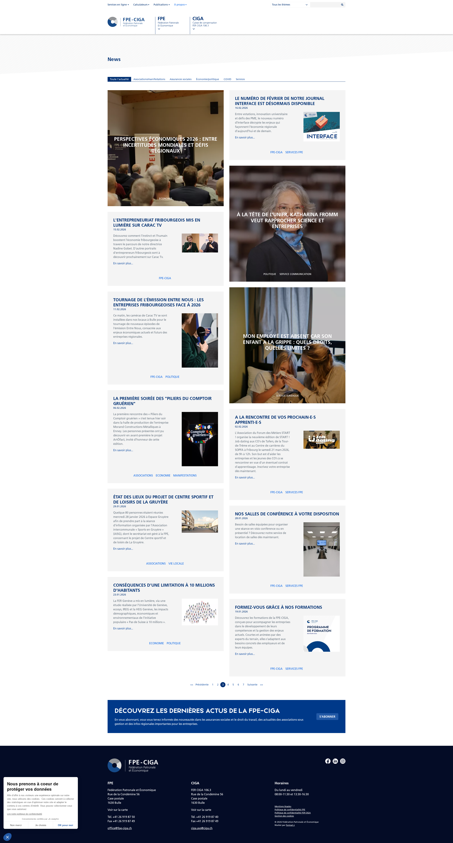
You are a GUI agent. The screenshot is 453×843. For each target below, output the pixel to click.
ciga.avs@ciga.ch (202, 828)
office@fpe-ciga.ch (120, 828)
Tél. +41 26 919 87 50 (121, 817)
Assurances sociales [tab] (180, 79)
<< (191, 684)
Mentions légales (283, 806)
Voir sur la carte (118, 810)
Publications (161, 4)
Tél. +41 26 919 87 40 (204, 817)
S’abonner (327, 716)
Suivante (252, 684)
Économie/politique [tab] (207, 79)
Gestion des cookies (284, 816)
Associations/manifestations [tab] (149, 79)
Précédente (202, 684)
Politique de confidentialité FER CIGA (293, 812)
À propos (179, 4)
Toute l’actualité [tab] (119, 79)
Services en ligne (117, 4)
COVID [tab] (227, 79)
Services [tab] (240, 79)
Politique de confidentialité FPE (290, 809)
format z (290, 825)
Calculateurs (140, 4)
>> (261, 684)
